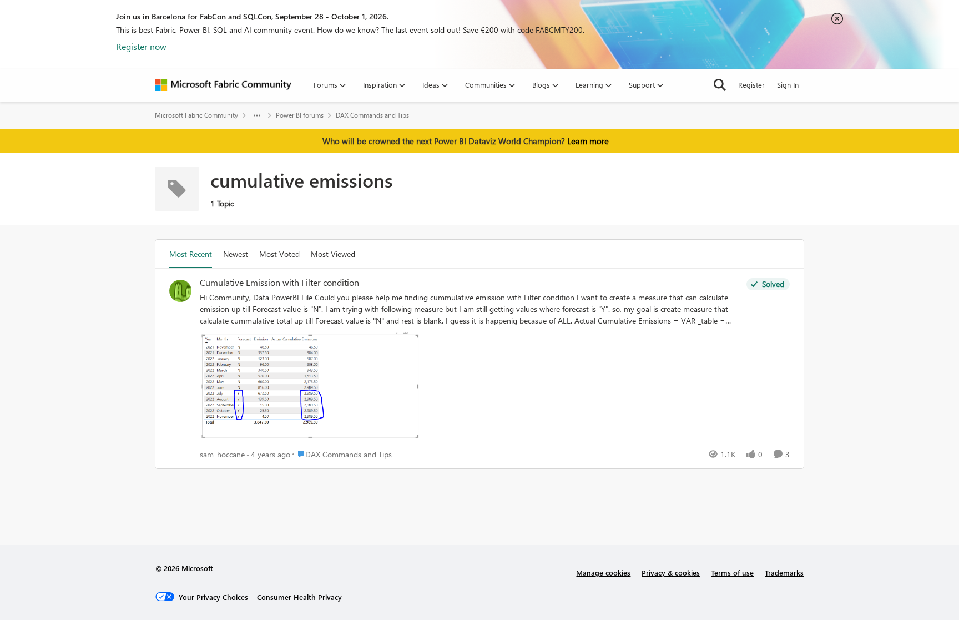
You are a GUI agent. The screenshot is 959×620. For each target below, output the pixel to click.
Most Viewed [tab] (333, 254)
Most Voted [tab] (279, 254)
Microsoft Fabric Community (196, 115)
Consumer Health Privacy (299, 597)
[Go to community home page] (223, 85)
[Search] (719, 85)
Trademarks (784, 572)
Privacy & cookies (671, 572)
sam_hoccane (222, 454)
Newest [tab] (235, 254)
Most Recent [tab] (190, 254)
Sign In (788, 84)
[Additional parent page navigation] (257, 115)
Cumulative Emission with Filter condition (279, 282)
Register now (141, 46)
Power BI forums (300, 115)
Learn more (588, 141)
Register (751, 84)
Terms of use (732, 572)
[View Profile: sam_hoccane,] (180, 291)
